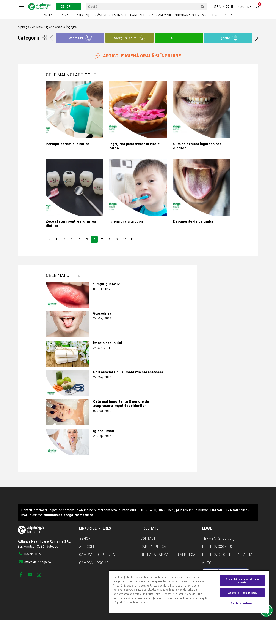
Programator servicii (191, 15)
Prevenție (84, 15)
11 (132, 239)
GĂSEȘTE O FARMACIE (111, 15)
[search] (203, 6)
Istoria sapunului (107, 343)
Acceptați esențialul (242, 592)
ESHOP (66, 6)
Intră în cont (222, 6)
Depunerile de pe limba (193, 221)
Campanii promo (93, 563)
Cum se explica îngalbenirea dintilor (197, 146)
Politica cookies (217, 546)
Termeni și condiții (219, 538)
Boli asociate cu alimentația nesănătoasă (128, 372)
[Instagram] (39, 574)
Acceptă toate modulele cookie (242, 580)
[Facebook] (21, 574)
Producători (222, 15)
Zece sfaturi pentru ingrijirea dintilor (71, 223)
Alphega (23, 27)
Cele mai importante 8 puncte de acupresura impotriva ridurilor (121, 403)
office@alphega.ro (37, 562)
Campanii (163, 15)
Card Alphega (141, 15)
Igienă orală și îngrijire (61, 27)
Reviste (67, 15)
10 (124, 239)
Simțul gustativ (106, 284)
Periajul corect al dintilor (67, 144)
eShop (85, 538)
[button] (255, 38)
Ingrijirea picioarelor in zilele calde (134, 146)
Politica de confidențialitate (229, 554)
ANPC (206, 563)
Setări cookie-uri (242, 603)
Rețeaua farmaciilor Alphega (168, 554)
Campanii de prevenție (100, 554)
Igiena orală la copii (126, 221)
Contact (148, 538)
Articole (50, 15)
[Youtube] (30, 574)
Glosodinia (102, 313)
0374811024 (33, 554)
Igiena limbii (103, 431)
